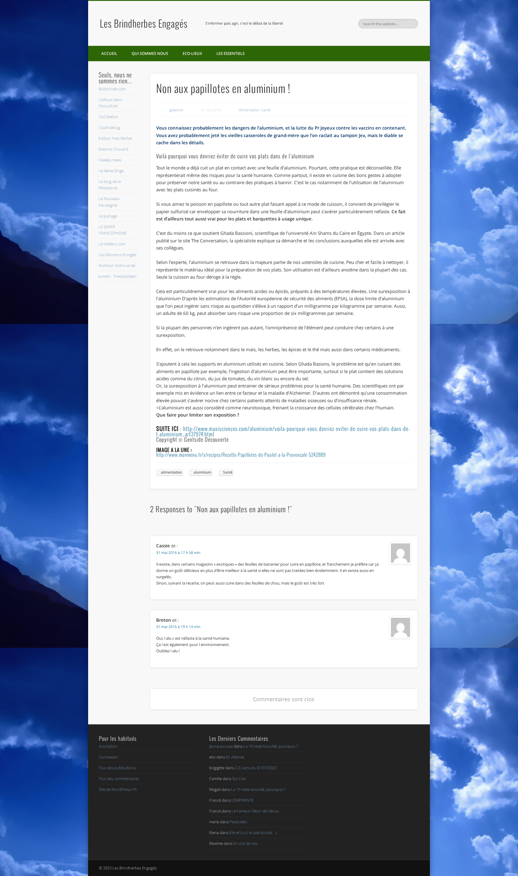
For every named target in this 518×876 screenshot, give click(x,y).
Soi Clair (239, 778)
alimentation (171, 472)
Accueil (109, 53)
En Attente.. (236, 757)
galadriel (176, 109)
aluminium (202, 472)
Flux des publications (117, 767)
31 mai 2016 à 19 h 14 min (178, 626)
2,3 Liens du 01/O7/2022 (256, 767)
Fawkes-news (110, 160)
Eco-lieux (192, 53)
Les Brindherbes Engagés (144, 23)
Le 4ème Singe (111, 170)
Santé (266, 109)
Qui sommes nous (150, 53)
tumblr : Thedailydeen (118, 276)
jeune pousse (221, 746)
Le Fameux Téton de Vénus (255, 811)
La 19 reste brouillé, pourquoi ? (270, 746)
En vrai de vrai (245, 843)
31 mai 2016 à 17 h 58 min (178, 552)
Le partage (108, 216)
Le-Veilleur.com (112, 244)
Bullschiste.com (112, 88)
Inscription (108, 746)
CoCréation (108, 116)
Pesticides (238, 821)
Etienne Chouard (113, 149)
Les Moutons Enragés (117, 254)
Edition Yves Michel (115, 138)
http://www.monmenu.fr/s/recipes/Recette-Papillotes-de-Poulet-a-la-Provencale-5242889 (241, 454)
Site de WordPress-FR (118, 789)
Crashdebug (109, 127)
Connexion (108, 757)
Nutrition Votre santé (117, 265)
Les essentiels (230, 53)
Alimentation (249, 109)
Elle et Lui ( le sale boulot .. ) (253, 832)
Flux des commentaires (119, 778)
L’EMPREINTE (242, 800)
